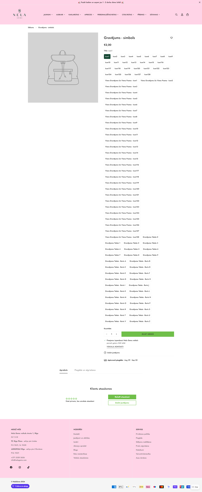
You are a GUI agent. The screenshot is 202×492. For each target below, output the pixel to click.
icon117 (108, 68)
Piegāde (139, 438)
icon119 (127, 68)
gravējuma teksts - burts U (139, 315)
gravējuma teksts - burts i (115, 285)
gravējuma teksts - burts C (115, 267)
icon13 (133, 62)
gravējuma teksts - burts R (115, 309)
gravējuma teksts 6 (150, 249)
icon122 (156, 68)
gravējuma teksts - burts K (115, 291)
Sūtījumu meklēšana (143, 442)
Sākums (31, 27)
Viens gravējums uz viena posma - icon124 (122, 213)
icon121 (147, 68)
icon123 (166, 68)
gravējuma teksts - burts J (139, 285)
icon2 (115, 56)
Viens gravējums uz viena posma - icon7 (121, 110)
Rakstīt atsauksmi (122, 397)
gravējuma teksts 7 (112, 255)
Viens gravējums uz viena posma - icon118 (122, 177)
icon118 (118, 68)
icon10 (107, 62)
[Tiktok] (28, 467)
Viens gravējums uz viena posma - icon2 (157, 80)
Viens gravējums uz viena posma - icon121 (122, 195)
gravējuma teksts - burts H (140, 279)
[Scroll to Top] (197, 479)
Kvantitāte (107, 328)
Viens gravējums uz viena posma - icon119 (122, 183)
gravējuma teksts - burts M (115, 297)
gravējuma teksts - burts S (140, 309)
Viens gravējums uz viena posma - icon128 (122, 237)
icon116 (160, 62)
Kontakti (77, 434)
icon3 (123, 56)
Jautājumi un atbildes (82, 438)
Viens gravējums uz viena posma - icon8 (121, 116)
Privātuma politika (143, 434)
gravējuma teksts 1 (112, 243)
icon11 (116, 62)
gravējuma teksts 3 (150, 243)
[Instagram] (20, 467)
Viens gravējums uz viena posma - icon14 (121, 152)
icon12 (125, 62)
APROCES (88, 14)
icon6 (147, 56)
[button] (187, 14)
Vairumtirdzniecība (143, 454)
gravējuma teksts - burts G (115, 279)
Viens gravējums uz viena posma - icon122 (122, 201)
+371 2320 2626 (18, 457)
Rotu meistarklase (80, 454)
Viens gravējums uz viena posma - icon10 (121, 128)
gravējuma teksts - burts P (140, 303)
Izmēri (76, 442)
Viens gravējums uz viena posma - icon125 (122, 219)
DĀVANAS (154, 14)
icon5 (139, 56)
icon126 (128, 74)
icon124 (108, 74)
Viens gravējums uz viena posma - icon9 (121, 122)
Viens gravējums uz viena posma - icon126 (122, 225)
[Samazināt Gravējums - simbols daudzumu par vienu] (106, 334)
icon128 (147, 74)
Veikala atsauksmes (81, 458)
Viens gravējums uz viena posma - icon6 (121, 104)
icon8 (163, 56)
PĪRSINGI (141, 14)
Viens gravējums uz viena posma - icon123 (122, 207)
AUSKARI (59, 14)
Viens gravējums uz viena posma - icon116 (122, 165)
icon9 (170, 56)
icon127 (138, 74)
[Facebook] (11, 467)
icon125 (118, 74)
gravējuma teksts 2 (131, 243)
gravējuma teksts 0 (150, 237)
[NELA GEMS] (19, 14)
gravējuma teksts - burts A (115, 261)
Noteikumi (140, 450)
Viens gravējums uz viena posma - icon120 (122, 189)
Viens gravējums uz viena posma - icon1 (121, 80)
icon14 (142, 62)
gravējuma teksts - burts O (115, 303)
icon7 (155, 56)
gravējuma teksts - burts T (115, 315)
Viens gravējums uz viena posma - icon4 (121, 92)
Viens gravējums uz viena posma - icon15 (121, 158)
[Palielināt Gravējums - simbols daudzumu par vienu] (116, 334)
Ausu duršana (141, 458)
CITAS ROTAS (127, 14)
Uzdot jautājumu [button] (122, 402)
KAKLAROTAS (74, 14)
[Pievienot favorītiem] (171, 38)
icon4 (131, 56)
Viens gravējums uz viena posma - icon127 (122, 231)
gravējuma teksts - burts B (140, 261)
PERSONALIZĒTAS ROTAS (106, 14)
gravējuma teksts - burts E (115, 273)
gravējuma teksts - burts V (115, 321)
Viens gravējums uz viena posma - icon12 (121, 140)
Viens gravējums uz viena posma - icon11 (121, 134)
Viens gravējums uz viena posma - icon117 (122, 170)
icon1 (107, 56)
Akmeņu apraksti (80, 446)
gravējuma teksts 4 (112, 249)
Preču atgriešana (142, 446)
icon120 (137, 68)
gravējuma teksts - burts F (140, 273)
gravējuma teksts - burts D (140, 267)
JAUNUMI (47, 14)
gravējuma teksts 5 (131, 249)
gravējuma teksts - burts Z (140, 321)
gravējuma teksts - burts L (140, 291)
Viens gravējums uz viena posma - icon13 (121, 146)
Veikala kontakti (115, 346)
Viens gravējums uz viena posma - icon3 (121, 86)
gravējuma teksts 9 (150, 255)
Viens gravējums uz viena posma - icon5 (121, 98)
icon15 (151, 62)
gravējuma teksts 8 (131, 255)
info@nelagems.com (19, 460)
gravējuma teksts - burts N (140, 297)
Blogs (76, 450)
